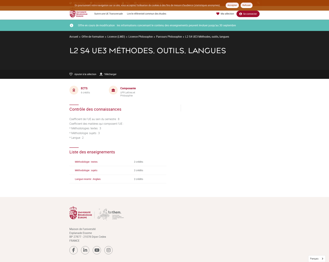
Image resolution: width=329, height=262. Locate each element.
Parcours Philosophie (169, 36)
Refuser (246, 5)
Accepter (232, 5)
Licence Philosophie (141, 36)
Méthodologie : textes (86, 161)
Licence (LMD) (116, 36)
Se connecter (250, 13)
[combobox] (317, 258)
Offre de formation (93, 36)
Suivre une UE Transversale (108, 13)
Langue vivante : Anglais (88, 179)
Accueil (73, 36)
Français (314, 258)
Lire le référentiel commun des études (146, 13)
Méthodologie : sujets (86, 170)
